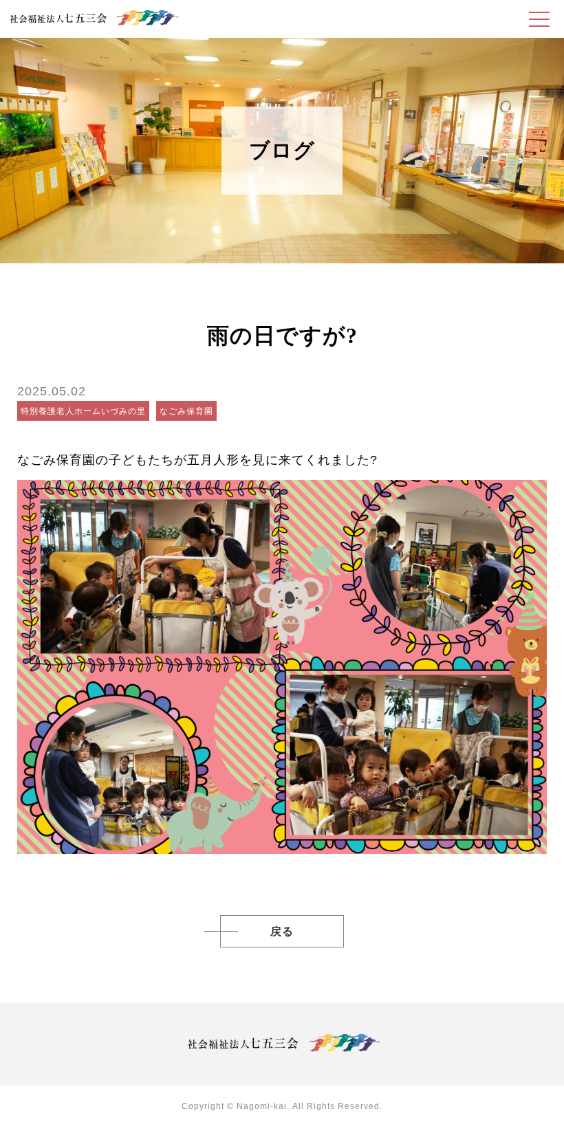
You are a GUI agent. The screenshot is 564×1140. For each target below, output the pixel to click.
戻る (282, 931)
